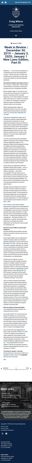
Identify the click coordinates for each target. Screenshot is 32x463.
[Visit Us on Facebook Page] (7, 434)
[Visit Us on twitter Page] (3, 434)
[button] (16, 35)
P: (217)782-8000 (5, 447)
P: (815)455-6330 (5, 460)
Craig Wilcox (16, 21)
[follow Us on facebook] (6, 2)
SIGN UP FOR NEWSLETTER (22, 2)
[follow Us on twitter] (3, 2)
